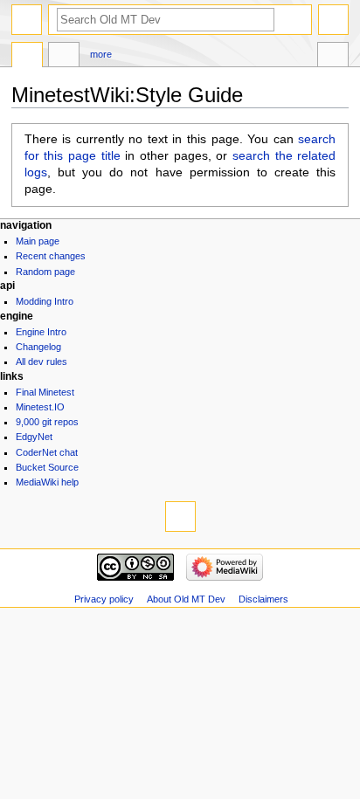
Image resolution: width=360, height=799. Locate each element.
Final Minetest (45, 392)
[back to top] (180, 516)
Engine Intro (41, 332)
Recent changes (51, 256)
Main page (37, 241)
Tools (333, 57)
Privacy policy (104, 599)
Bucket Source (47, 467)
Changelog (38, 346)
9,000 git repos (47, 422)
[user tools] (333, 19)
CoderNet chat (47, 452)
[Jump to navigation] (26, 19)
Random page (45, 271)
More (101, 54)
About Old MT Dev (186, 599)
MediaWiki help (47, 482)
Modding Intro (44, 301)
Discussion (64, 57)
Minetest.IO (40, 407)
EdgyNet (34, 436)
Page (27, 57)
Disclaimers (263, 599)
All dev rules (41, 361)
